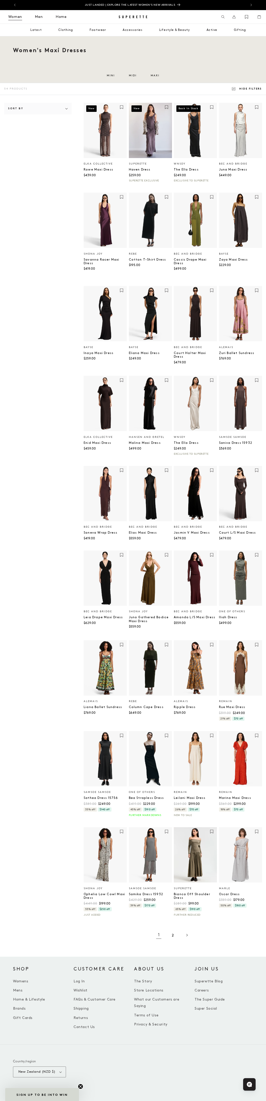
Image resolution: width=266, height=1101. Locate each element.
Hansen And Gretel (146, 437)
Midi (133, 75)
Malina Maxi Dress (145, 442)
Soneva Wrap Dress (100, 532)
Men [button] (39, 16)
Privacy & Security (151, 1024)
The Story (143, 981)
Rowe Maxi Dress (98, 169)
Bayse (224, 254)
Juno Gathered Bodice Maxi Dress (149, 619)
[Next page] (186, 935)
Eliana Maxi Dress (144, 353)
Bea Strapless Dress (146, 798)
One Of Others (232, 611)
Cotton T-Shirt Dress (147, 259)
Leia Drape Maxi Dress (103, 617)
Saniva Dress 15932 (235, 442)
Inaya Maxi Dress (99, 353)
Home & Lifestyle (29, 999)
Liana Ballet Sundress (103, 707)
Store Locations (148, 990)
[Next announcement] (251, 5)
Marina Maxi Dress (235, 798)
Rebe (133, 254)
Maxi (155, 75)
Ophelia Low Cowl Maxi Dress (104, 896)
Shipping (81, 1008)
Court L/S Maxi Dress (237, 532)
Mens (17, 990)
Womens (20, 981)
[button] (223, 16)
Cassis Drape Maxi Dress (190, 261)
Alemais (226, 347)
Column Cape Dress (146, 707)
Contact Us (84, 1027)
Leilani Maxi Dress (190, 798)
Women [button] (15, 16)
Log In (79, 981)
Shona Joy (93, 254)
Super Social (206, 1008)
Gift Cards (22, 1018)
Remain (225, 701)
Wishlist (81, 990)
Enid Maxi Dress (97, 442)
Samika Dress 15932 (146, 894)
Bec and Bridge (233, 163)
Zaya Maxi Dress (233, 259)
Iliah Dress (228, 617)
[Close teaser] (80, 1086)
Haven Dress (140, 169)
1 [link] (159, 935)
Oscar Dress (229, 894)
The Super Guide (210, 999)
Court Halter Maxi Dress (190, 355)
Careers (202, 990)
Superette (138, 163)
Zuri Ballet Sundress (237, 353)
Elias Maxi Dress (143, 532)
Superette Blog (209, 981)
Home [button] (61, 16)
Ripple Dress (185, 707)
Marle (224, 888)
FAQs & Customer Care (95, 999)
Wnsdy (179, 163)
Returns (81, 1018)
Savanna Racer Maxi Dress (101, 261)
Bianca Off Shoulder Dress (192, 896)
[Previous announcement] (15, 5)
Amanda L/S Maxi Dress (194, 617)
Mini (111, 75)
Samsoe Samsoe (232, 437)
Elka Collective (98, 163)
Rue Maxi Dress (232, 707)
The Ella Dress (186, 169)
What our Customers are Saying (156, 1003)
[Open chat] (249, 1084)
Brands (19, 1008)
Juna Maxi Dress (233, 169)
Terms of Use (146, 1015)
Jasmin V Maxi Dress (192, 532)
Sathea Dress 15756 (101, 798)
